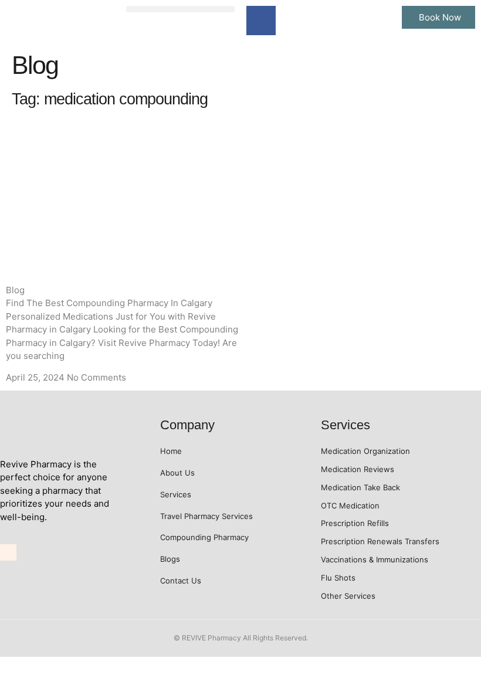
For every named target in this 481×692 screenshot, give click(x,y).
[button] (180, 9)
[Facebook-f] (261, 20)
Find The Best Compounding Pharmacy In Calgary (109, 302)
